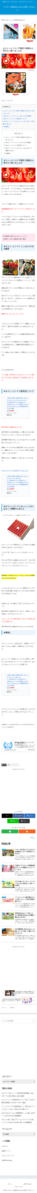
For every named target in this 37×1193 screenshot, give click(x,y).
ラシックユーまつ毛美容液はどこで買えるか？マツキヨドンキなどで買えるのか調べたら (18, 1108)
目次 (15, 133)
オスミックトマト (13, 765)
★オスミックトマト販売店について (15, 118)
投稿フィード (6, 1151)
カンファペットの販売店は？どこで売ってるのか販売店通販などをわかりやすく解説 (18, 1101)
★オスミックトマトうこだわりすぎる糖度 (17, 116)
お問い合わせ (27, 1184)
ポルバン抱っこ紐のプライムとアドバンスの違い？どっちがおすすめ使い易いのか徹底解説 (17, 1121)
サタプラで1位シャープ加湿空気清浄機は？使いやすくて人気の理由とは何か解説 (18, 1094)
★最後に (6, 126)
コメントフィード (8, 1155)
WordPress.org (7, 1160)
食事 (5, 765)
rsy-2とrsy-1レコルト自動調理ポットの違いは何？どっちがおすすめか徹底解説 (18, 1114)
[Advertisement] (18, 789)
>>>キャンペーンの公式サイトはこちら (15, 470)
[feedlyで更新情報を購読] (10, 831)
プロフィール (18, 1187)
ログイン (5, 1146)
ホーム (10, 1184)
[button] (10, 107)
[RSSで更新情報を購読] (27, 831)
